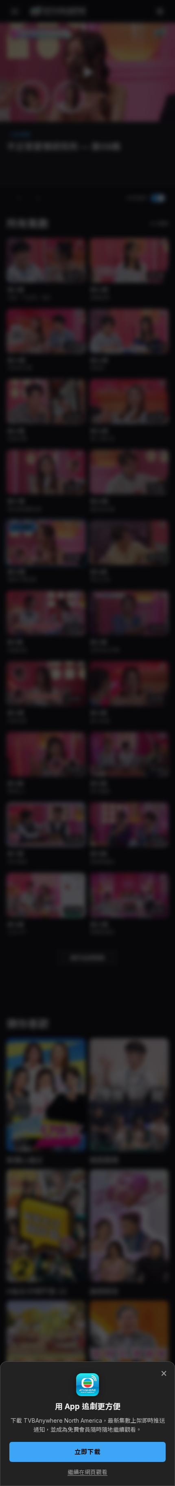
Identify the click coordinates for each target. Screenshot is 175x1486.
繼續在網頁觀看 (87, 1472)
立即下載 (87, 1452)
